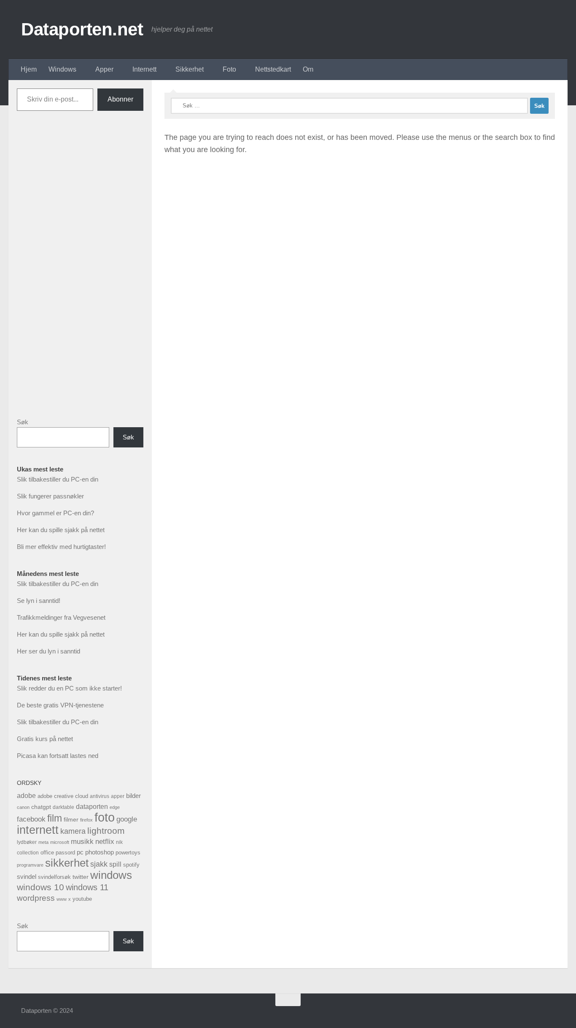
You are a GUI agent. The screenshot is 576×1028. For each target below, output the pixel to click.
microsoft (59, 842)
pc (80, 852)
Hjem (29, 69)
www (62, 899)
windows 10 (40, 887)
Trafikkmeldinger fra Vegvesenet (61, 617)
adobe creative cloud (63, 796)
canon (23, 807)
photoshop (99, 852)
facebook (31, 819)
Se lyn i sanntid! (38, 600)
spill (115, 864)
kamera (73, 831)
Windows (62, 69)
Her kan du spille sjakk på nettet (61, 529)
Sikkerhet (189, 69)
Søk (22, 422)
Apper (104, 69)
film (54, 818)
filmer (71, 819)
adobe (26, 795)
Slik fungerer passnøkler (50, 496)
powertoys (128, 852)
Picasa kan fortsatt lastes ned (57, 755)
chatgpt (41, 806)
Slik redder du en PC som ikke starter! (69, 688)
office (47, 852)
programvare (30, 864)
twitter (81, 876)
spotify (131, 865)
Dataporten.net (82, 29)
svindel (26, 876)
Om (308, 69)
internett (38, 830)
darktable (63, 807)
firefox (86, 819)
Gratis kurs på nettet (45, 738)
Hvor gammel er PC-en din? (55, 513)
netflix (104, 842)
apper (117, 796)
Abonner (120, 99)
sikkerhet (67, 863)
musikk (82, 842)
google (126, 819)
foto (104, 817)
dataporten (92, 806)
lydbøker (27, 842)
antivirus (99, 796)
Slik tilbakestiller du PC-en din (57, 479)
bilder (133, 795)
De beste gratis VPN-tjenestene (60, 705)
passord (65, 852)
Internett (144, 69)
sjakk (99, 864)
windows (111, 875)
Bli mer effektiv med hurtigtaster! (61, 546)
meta (43, 842)
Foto (229, 69)
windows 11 (87, 887)
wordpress (36, 898)
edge (115, 807)
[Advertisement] (80, 271)
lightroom (106, 830)
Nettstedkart (273, 69)
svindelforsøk (54, 877)
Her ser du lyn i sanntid (48, 651)
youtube (82, 899)
